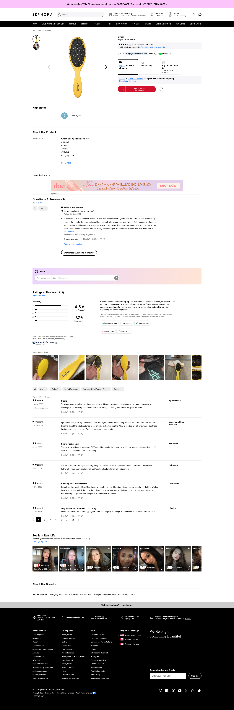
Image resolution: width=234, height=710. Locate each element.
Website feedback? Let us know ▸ (117, 605)
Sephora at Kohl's (97, 664)
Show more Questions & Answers (79, 252)
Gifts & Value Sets (163, 23)
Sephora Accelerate (39, 671)
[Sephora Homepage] (42, 14)
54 (73, 519)
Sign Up (195, 675)
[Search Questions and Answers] (34, 208)
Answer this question (73, 244)
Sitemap (71, 693)
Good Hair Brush (109, 594)
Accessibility (95, 674)
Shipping (94, 645)
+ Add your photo (39, 542)
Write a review (38, 295)
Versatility (161, 47)
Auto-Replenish (67, 660)
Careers (35, 642)
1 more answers (71, 239)
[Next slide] (106, 67)
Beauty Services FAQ (98, 660)
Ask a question (139, 44)
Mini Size (136, 23)
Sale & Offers (195, 23)
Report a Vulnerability (40, 678)
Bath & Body (121, 23)
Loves (64, 671)
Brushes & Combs (44, 30)
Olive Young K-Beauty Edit (53, 23)
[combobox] (80, 14)
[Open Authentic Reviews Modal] (56, 342)
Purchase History (68, 649)
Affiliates (35, 653)
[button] (156, 54)
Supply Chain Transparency (42, 649)
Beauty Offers (67, 664)
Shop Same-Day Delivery (71, 678)
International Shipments (99, 653)
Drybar (121, 37)
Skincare (85, 23)
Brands (148, 23)
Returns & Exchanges (99, 638)
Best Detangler (94, 594)
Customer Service (97, 634)
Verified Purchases (71, 389)
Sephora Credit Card (69, 638)
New (35, 23)
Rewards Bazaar (68, 667)
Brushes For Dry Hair (127, 594)
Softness (153, 47)
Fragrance (98, 23)
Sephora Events (38, 656)
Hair (109, 23)
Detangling (145, 47)
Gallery (64, 642)
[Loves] (193, 14)
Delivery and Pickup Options (101, 642)
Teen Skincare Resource (100, 678)
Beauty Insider (67, 634)
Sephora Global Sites (40, 664)
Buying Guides (96, 656)
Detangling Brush (56, 594)
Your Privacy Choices (84, 693)
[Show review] (45, 367)
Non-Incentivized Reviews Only (94, 389)
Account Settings (68, 653)
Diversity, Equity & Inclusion (42, 667)
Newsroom (36, 638)
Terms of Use (50, 693)
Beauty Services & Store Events (73, 656)
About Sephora (38, 634)
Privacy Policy (37, 693)
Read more (69, 231)
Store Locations (97, 667)
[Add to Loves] (161, 89)
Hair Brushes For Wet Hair (76, 594)
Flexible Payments (98, 671)
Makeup (72, 23)
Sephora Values (38, 645)
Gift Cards (180, 23)
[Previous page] (33, 519)
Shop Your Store (68, 674)
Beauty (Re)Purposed (40, 674)
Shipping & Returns (127, 81)
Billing (93, 649)
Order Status (66, 645)
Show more (66, 162)
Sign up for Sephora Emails (162, 670)
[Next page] (78, 519)
